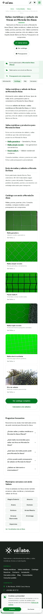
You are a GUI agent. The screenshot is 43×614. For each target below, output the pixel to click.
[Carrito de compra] (34, 2)
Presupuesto (22, 54)
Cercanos (33, 81)
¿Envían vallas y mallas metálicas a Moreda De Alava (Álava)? (20, 433)
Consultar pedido (10, 578)
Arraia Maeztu (30, 510)
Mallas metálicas (10, 570)
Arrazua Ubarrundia (13, 517)
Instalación (25, 572)
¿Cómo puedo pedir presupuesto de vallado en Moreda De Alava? (19, 460)
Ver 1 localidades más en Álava (15, 529)
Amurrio (30, 499)
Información (7, 81)
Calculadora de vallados (21, 407)
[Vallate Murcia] (18, 555)
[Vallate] (15, 2)
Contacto (15, 572)
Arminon (13, 510)
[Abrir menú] (39, 2)
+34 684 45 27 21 (12, 590)
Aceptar (12, 609)
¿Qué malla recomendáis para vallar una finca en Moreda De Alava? (18, 442)
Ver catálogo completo (21, 401)
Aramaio (30, 505)
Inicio (12, 9)
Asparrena (13, 524)
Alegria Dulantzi (13, 499)
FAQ (25, 81)
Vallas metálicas (24, 570)
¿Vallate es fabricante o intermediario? (16, 469)
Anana (13, 505)
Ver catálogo (22, 48)
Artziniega (30, 516)
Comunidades (20, 9)
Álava (29, 9)
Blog (18, 575)
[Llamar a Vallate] (30, 2)
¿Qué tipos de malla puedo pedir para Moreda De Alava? (19, 452)
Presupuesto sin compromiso (20, 76)
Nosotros (7, 572)
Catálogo (17, 81)
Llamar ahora (22, 43)
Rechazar (31, 609)
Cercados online (9, 575)
